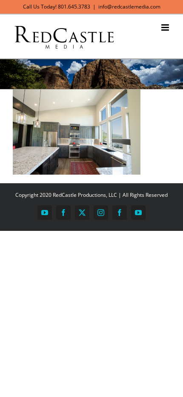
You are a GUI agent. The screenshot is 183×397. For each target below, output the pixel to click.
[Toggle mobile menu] (165, 27)
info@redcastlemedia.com (129, 6)
